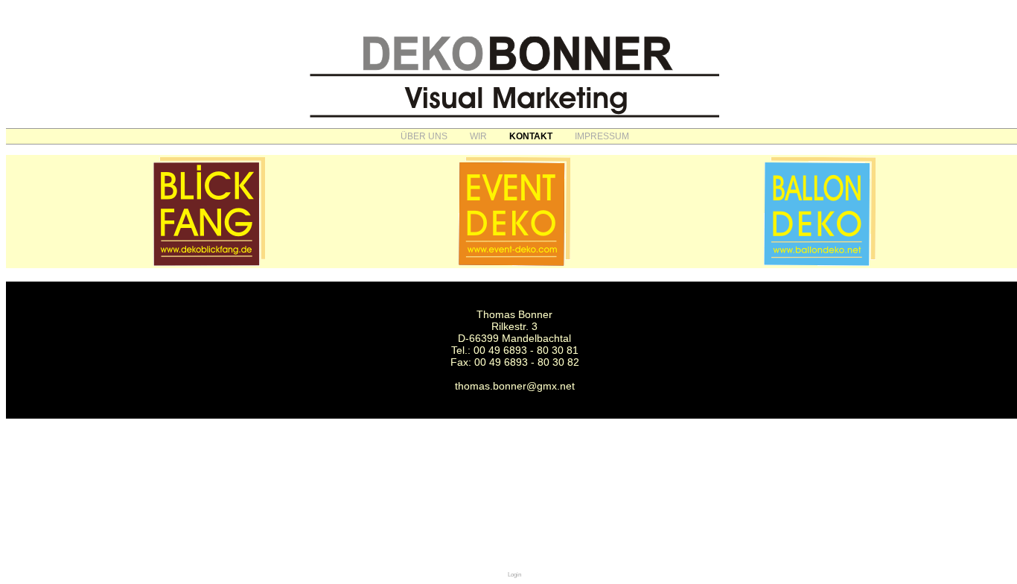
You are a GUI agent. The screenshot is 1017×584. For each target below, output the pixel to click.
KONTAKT (530, 136)
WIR (478, 136)
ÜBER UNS (424, 136)
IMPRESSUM (602, 136)
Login (514, 574)
